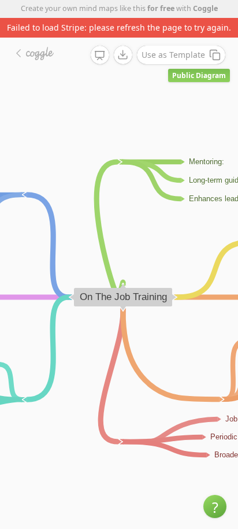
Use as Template (173, 54)
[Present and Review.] (100, 55)
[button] (214, 506)
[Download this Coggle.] (123, 55)
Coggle (205, 8)
